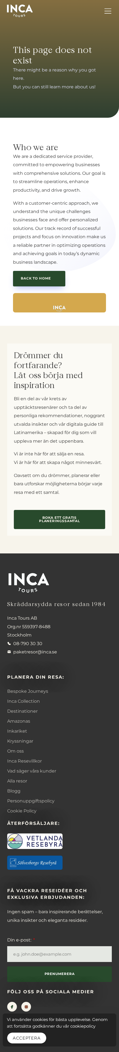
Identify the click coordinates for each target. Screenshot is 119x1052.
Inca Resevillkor (24, 761)
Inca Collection (23, 701)
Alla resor (17, 781)
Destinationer (22, 711)
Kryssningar (20, 741)
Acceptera (27, 1038)
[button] (107, 10)
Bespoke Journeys (27, 691)
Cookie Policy (22, 811)
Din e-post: (19, 940)
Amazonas (18, 721)
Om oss (15, 751)
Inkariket (17, 731)
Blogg (13, 791)
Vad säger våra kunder (31, 771)
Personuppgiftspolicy (31, 801)
